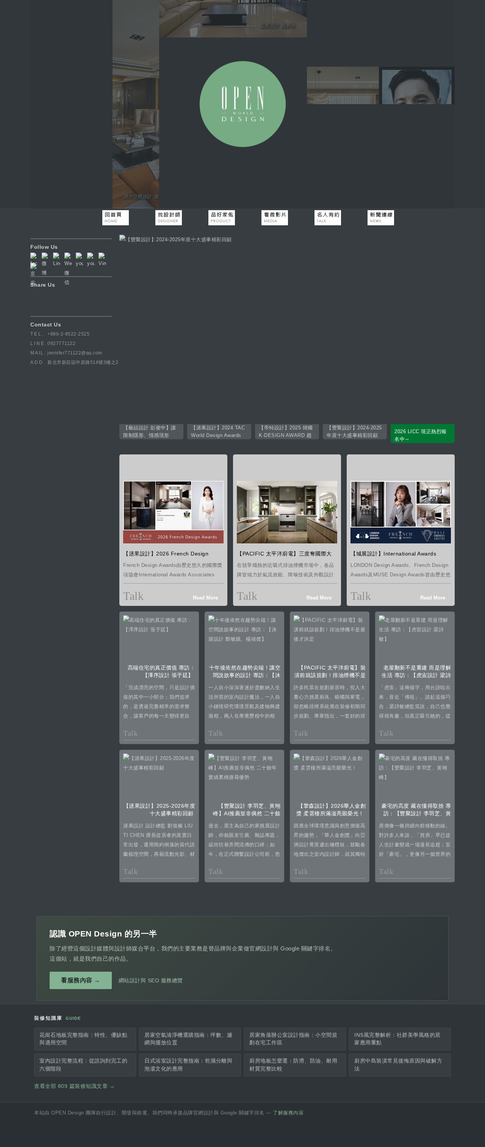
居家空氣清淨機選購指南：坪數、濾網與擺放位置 (188, 1039)
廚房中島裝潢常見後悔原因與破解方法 (398, 1064)
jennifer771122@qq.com (74, 353)
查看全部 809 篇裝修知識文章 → (74, 1086)
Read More (205, 598)
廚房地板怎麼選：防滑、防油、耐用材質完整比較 (293, 1064)
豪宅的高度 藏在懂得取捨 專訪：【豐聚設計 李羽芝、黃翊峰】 (416, 813)
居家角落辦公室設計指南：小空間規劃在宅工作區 (293, 1039)
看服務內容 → (80, 980)
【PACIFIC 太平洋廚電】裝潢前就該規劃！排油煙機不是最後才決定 (330, 675)
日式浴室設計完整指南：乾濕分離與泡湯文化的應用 (188, 1064)
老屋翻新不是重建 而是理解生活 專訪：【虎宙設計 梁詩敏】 (416, 675)
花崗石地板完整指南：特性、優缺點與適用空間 (83, 1039)
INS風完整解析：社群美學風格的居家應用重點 (397, 1039)
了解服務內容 (288, 1113)
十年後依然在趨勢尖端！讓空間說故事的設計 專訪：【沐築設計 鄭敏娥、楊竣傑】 (245, 675)
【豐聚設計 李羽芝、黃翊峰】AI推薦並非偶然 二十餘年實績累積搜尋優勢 (246, 813)
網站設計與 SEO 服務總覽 (151, 980)
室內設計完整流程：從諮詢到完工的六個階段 (83, 1064)
